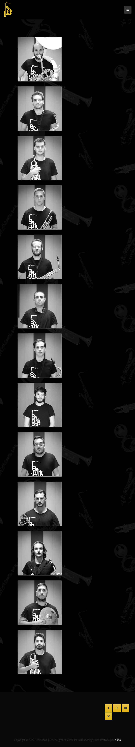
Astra (118, 740)
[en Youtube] (125, 708)
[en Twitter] (108, 716)
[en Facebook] (108, 708)
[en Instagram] (117, 708)
